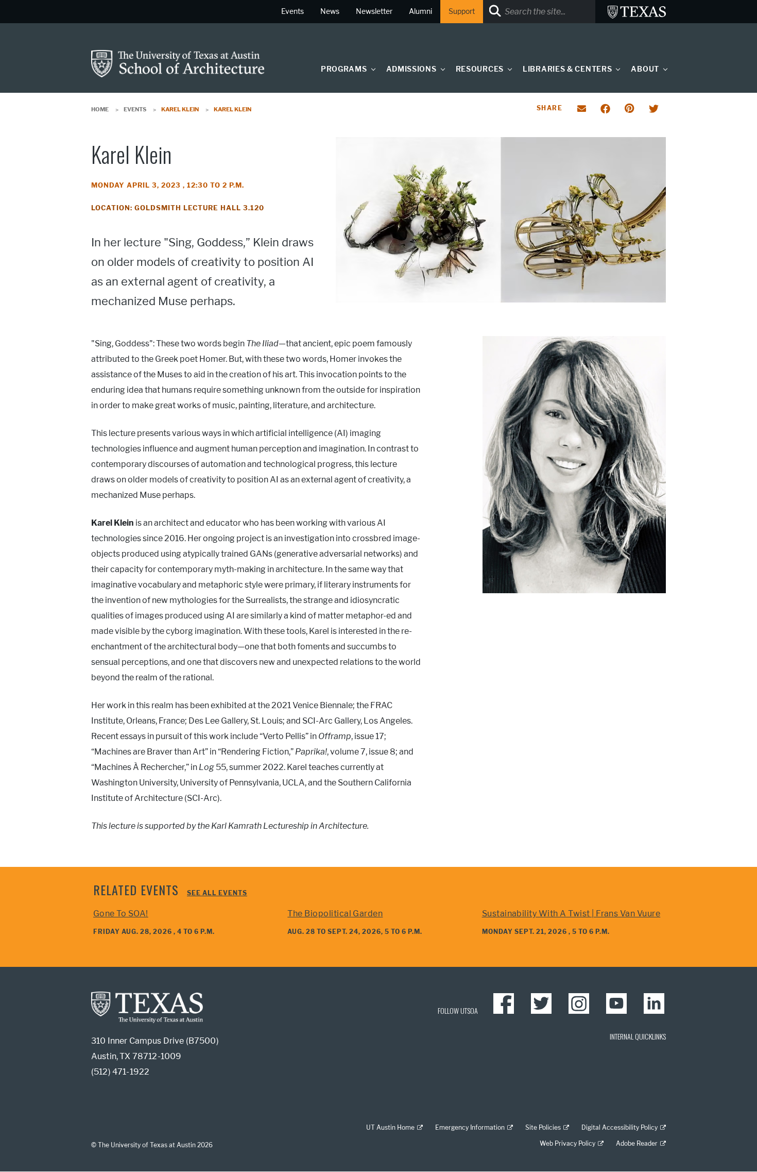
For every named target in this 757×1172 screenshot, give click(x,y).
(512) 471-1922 (120, 1072)
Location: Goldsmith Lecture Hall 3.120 (177, 208)
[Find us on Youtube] (616, 1003)
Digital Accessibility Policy (619, 1127)
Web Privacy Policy (567, 1143)
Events (135, 109)
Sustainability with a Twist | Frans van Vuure (571, 913)
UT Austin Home (390, 1127)
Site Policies (543, 1127)
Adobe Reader (637, 1143)
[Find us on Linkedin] (654, 1003)
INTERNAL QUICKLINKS (638, 1036)
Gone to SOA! (120, 913)
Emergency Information (470, 1127)
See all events (217, 893)
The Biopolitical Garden (335, 913)
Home (100, 109)
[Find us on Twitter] (541, 1003)
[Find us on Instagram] (579, 1003)
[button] (370, 69)
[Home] (177, 63)
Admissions (411, 69)
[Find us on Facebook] (503, 1003)
